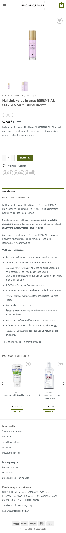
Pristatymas (8, 436)
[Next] (58, 48)
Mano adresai (8, 472)
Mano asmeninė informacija (15, 478)
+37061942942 (26, 505)
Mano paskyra (10, 462)
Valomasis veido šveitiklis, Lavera (17, 395)
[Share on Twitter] (16, 172)
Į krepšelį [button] (17, 411)
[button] (4, 5)
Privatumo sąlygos (11, 453)
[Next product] (5, 115)
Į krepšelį (25, 158)
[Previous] (7, 48)
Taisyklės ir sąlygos (11, 442)
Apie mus (6, 447)
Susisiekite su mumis (12, 431)
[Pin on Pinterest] (27, 172)
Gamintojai (18, 96)
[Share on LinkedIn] (32, 172)
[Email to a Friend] (21, 172)
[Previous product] (10, 115)
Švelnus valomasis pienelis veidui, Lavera (49, 396)
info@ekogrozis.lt (20, 511)
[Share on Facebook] (10, 172)
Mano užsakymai (10, 467)
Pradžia (6, 96)
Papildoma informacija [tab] (15, 197)
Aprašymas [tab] (8, 191)
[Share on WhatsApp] (5, 172)
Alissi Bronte (32, 96)
